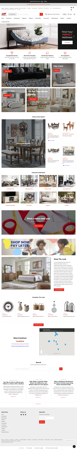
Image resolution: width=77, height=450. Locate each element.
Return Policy (40, 8)
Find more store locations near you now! (20, 346)
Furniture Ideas (34, 8)
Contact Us (11, 8)
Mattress (31, 18)
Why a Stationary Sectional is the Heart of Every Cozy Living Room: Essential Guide (63, 383)
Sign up (42, 422)
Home (3, 18)
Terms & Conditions (22, 8)
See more (38, 403)
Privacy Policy (46, 8)
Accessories (46, 18)
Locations (16, 8)
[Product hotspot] (18, 267)
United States (69, 440)
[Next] (75, 311)
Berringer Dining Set (67, 136)
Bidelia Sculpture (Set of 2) (23, 316)
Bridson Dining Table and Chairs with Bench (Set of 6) (68, 162)
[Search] (41, 14)
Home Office (38, 18)
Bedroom (24, 18)
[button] (3, 36)
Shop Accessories (38, 324)
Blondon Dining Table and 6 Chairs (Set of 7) (53, 161)
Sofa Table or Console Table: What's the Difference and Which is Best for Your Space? (38, 383)
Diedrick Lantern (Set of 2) (69, 316)
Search (3, 8)
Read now (13, 396)
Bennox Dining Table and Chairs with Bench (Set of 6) (53, 137)
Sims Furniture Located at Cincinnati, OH (9, 9)
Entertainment (54, 18)
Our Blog (18, 9)
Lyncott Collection (59, 289)
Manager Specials (6, 21)
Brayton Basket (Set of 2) (38, 316)
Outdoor (62, 18)
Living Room (9, 18)
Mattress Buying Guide (57, 8)
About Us (6, 8)
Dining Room (17, 18)
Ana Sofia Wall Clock (6, 316)
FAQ (51, 8)
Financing (28, 8)
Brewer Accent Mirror (53, 316)
